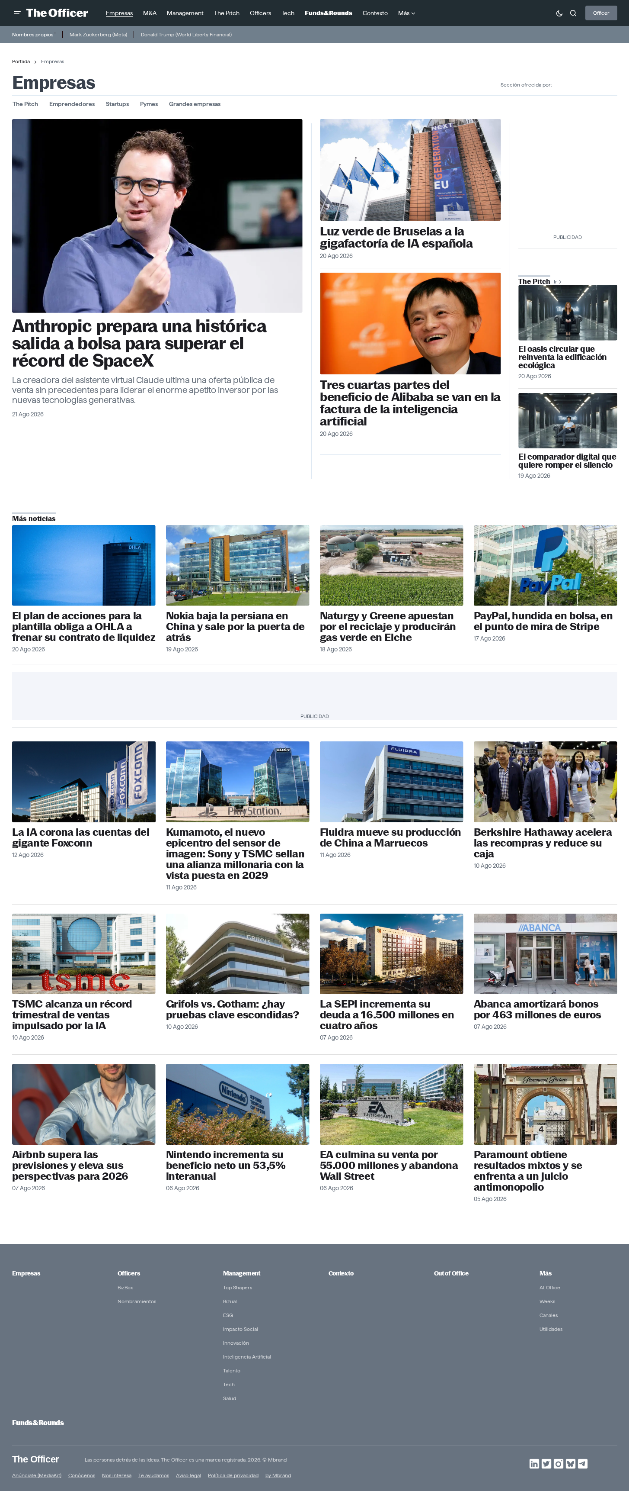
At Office (550, 1287)
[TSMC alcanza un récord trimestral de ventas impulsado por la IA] (84, 954)
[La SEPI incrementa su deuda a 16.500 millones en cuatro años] (391, 954)
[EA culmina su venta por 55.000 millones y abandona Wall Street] (391, 1104)
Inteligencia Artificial (247, 1356)
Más (546, 1273)
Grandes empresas (194, 103)
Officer (601, 13)
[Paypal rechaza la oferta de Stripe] (545, 565)
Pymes (149, 103)
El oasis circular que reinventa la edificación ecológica (562, 357)
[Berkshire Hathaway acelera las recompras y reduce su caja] (545, 781)
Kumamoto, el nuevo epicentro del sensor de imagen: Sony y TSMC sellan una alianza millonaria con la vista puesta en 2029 (235, 854)
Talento (231, 1370)
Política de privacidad (233, 1475)
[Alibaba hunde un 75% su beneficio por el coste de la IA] (410, 323)
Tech (229, 1384)
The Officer (35, 1459)
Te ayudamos (153, 1475)
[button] (17, 13)
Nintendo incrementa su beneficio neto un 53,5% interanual (226, 1165)
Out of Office (451, 1273)
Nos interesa (116, 1475)
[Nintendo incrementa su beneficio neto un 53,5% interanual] (238, 1104)
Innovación (236, 1343)
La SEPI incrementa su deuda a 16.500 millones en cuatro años (387, 1014)
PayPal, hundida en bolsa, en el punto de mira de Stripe (543, 621)
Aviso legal (188, 1475)
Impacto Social (240, 1329)
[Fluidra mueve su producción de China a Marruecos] (391, 781)
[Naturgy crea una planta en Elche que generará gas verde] (391, 565)
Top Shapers (237, 1287)
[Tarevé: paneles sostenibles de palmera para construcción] (567, 312)
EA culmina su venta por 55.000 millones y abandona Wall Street (389, 1165)
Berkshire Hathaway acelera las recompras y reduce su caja (543, 843)
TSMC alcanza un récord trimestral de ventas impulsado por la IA (72, 1014)
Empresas (26, 1273)
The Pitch (25, 103)
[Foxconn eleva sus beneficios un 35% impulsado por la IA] (84, 781)
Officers (129, 1273)
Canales (549, 1315)
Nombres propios (32, 34)
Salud (229, 1398)
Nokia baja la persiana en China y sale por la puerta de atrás (235, 626)
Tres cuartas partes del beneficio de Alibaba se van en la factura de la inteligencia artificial (410, 403)
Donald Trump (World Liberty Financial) (186, 34)
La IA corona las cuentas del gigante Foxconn (81, 837)
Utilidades (551, 1329)
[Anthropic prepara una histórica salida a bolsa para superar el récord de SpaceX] (157, 216)
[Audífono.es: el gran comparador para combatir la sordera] (567, 420)
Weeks (547, 1301)
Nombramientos (137, 1301)
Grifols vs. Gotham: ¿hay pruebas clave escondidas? (232, 1009)
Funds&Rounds (38, 1423)
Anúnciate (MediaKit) (36, 1475)
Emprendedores (72, 103)
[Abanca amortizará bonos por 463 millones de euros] (545, 954)
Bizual (230, 1301)
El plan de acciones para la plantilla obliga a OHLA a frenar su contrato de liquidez (83, 626)
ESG (228, 1315)
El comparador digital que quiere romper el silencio (567, 461)
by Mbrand (278, 1475)
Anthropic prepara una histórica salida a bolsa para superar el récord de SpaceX (139, 343)
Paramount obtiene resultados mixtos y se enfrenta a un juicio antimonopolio (528, 1170)
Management (241, 1273)
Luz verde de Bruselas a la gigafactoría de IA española (396, 237)
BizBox (125, 1287)
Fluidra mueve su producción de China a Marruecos (390, 837)
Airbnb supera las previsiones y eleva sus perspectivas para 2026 (70, 1165)
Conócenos (81, 1475)
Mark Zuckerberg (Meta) (98, 34)
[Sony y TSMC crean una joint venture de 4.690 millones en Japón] (238, 781)
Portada (21, 61)
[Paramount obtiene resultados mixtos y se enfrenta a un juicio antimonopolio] (545, 1104)
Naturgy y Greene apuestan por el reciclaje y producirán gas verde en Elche (388, 626)
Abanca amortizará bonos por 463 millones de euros (537, 1009)
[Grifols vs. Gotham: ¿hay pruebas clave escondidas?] (238, 954)
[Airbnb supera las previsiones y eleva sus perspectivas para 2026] (84, 1104)
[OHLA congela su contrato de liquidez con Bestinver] (84, 565)
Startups (117, 103)
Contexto (341, 1273)
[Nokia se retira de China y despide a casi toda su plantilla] (238, 565)
